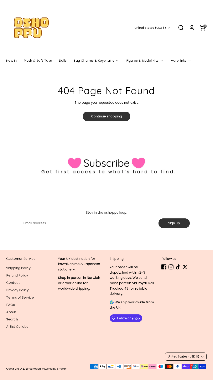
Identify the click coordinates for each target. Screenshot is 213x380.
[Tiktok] (178, 266)
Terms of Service (20, 297)
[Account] (192, 28)
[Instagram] (170, 266)
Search (12, 319)
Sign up (174, 223)
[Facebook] (163, 266)
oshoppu (35, 368)
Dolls (63, 60)
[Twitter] (185, 266)
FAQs (10, 304)
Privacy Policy (17, 290)
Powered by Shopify (54, 368)
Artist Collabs (17, 326)
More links (179, 60)
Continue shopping (106, 116)
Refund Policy (17, 275)
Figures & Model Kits (143, 60)
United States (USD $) (150, 28)
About (11, 312)
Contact (13, 282)
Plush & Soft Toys (38, 60)
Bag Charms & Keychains (94, 60)
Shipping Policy (18, 268)
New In (11, 60)
